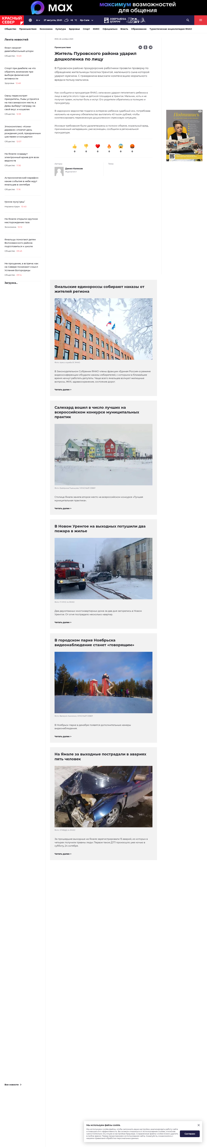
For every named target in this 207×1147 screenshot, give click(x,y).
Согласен (190, 1133)
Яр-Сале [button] (84, 20)
